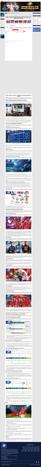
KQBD (2, 449)
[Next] (31, 21)
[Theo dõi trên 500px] (38, 462)
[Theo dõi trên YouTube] (36, 462)
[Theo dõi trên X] (34, 462)
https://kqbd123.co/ (5, 457)
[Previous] (5, 21)
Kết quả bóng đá (5, 449)
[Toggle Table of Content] (9, 15)
